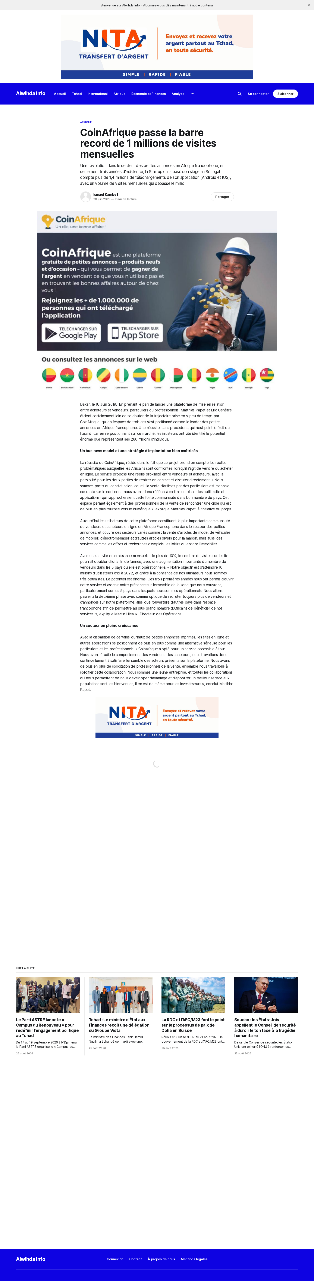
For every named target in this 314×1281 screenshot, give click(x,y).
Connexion (115, 1259)
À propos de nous (161, 1259)
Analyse (178, 94)
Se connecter (258, 94)
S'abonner (285, 94)
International (98, 94)
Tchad (77, 94)
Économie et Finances (148, 94)
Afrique (119, 94)
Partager (222, 197)
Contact (135, 1259)
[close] (308, 5)
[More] (192, 93)
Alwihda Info (30, 93)
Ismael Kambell (105, 194)
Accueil (60, 94)
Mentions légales (194, 1259)
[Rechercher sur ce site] (239, 93)
